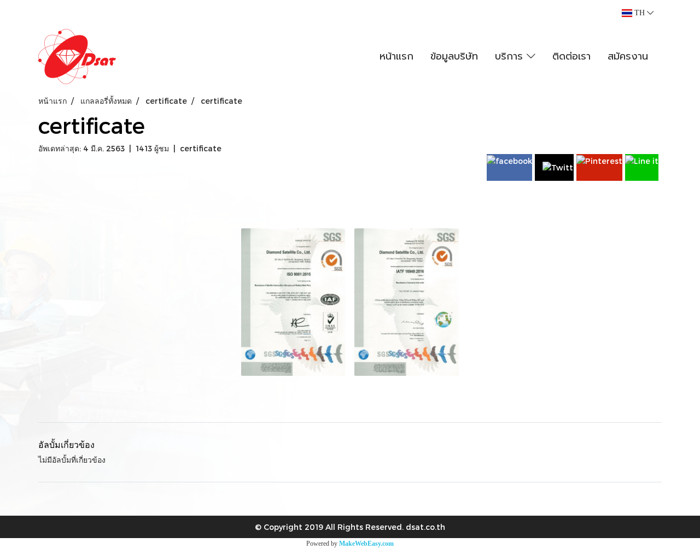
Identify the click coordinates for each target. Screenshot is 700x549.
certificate (200, 148)
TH (639, 13)
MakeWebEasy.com (366, 543)
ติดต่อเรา (571, 56)
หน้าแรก (396, 56)
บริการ (511, 56)
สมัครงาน (628, 56)
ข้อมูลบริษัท (454, 56)
